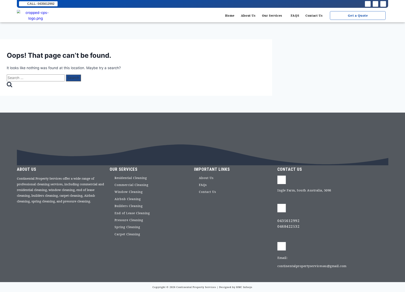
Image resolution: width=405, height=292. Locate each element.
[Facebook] (368, 4)
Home (229, 15)
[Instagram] (375, 4)
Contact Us (314, 15)
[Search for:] (36, 78)
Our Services (272, 15)
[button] (273, 16)
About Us (248, 15)
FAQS (295, 15)
